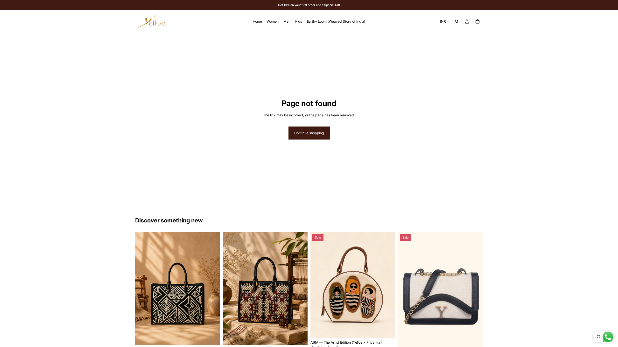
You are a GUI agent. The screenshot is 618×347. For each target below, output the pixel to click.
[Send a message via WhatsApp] (608, 337)
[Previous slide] (142, 288)
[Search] (456, 21)
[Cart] (477, 21)
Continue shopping (309, 133)
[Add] (212, 337)
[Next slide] (212, 288)
